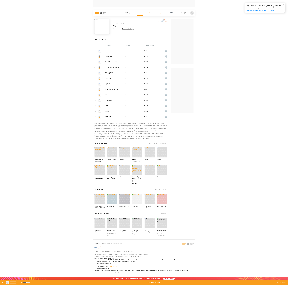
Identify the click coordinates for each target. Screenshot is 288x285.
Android (128, 251)
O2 (125, 51)
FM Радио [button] (128, 12)
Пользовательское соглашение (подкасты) (138, 254)
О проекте (101, 251)
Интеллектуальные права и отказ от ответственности (105, 256)
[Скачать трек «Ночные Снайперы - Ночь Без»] (162, 78)
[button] (192, 13)
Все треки (163, 213)
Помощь (96, 251)
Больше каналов (160, 189)
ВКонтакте (133, 251)
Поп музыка (122, 234)
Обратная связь (117, 251)
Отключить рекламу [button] (155, 12)
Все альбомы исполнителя (157, 143)
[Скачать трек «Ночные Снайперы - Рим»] (162, 94)
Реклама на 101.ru (109, 251)
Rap (108, 235)
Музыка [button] (139, 12)
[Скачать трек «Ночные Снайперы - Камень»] (162, 111)
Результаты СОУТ (137, 256)
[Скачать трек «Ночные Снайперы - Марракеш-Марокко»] (162, 89)
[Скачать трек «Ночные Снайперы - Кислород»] (162, 116)
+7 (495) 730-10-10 (113, 266)
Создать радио (281, 282)
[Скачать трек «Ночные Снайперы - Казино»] (162, 105)
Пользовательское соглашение (121, 254)
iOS (124, 251)
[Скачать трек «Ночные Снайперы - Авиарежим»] (162, 56)
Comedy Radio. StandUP (153, 282)
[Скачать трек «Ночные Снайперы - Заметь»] (162, 50)
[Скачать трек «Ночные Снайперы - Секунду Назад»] (162, 72)
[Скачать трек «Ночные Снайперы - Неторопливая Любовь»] (162, 67)
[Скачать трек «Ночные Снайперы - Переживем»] (162, 83)
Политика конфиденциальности (125, 256)
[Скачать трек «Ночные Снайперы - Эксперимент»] (162, 100)
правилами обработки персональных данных (260, 10)
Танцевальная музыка (137, 234)
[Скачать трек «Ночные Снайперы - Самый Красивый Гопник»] (162, 61)
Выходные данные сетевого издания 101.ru (103, 254)
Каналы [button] (115, 12)
